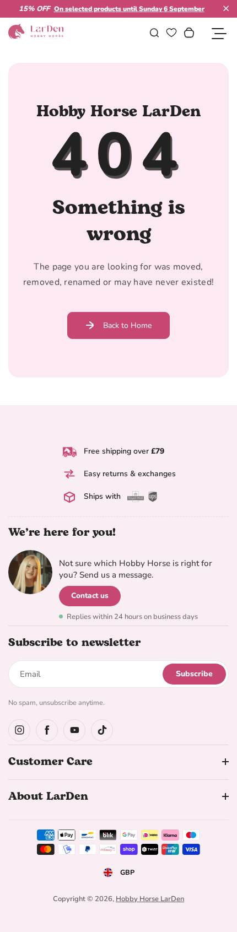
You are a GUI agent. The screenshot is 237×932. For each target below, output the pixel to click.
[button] (226, 8)
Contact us (90, 595)
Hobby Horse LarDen (150, 899)
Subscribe (194, 674)
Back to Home (127, 325)
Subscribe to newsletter (74, 642)
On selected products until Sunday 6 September (129, 8)
